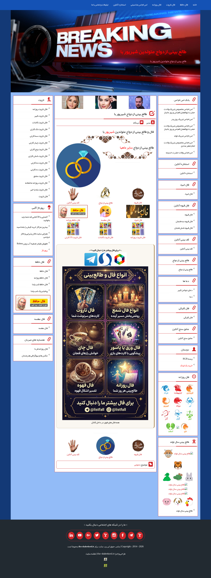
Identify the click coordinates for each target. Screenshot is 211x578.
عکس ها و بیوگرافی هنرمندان (35, 355)
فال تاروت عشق (40, 176)
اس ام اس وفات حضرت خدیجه (179, 152)
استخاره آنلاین (119, 4)
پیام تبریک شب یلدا (39, 291)
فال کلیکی (188, 317)
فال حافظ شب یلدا (40, 284)
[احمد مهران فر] (139, 103)
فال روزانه (156, 4)
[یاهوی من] (139, 535)
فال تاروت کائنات (40, 122)
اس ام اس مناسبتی (139, 4)
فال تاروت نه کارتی (39, 162)
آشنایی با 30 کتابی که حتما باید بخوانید (35, 218)
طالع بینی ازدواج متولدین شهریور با (153, 51)
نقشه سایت (91, 553)
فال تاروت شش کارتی (38, 156)
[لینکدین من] (71, 535)
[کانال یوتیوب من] (79, 535)
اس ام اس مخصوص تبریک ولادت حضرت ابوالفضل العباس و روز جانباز (179, 111)
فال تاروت (170, 4)
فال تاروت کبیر (41, 115)
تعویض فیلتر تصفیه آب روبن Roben (32, 243)
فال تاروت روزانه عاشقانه (36, 182)
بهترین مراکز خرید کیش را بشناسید (32, 227)
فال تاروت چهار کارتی (38, 142)
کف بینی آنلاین (186, 248)
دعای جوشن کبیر (185, 290)
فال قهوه (189, 214)
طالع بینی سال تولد (184, 510)
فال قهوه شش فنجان (183, 228)
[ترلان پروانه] (106, 103)
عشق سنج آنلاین (185, 338)
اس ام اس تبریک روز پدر (182, 119)
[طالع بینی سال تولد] (178, 478)
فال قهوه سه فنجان (184, 221)
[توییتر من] (97, 535)
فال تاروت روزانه (40, 109)
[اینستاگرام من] (114, 535)
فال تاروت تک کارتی (39, 129)
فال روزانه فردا (41, 349)
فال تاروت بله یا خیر (39, 189)
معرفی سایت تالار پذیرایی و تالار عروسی (35, 235)
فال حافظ (184, 4)
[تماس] (105, 535)
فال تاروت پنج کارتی (39, 149)
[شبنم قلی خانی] (72, 103)
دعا (191, 296)
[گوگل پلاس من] (88, 535)
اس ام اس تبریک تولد (183, 135)
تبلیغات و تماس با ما (99, 4)
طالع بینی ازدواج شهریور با (130, 114)
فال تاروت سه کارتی (39, 136)
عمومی (137, 464)
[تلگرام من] (131, 535)
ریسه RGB (188, 358)
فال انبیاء (189, 194)
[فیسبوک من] (122, 535)
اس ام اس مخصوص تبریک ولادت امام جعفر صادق (179, 144)
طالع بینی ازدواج (137, 147)
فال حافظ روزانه (41, 277)
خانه (195, 4)
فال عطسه (43, 328)
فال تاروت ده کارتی (39, 169)
